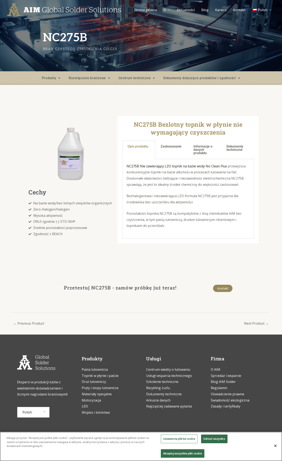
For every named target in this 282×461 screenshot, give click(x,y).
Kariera (220, 10)
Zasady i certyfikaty (225, 406)
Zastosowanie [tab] (171, 146)
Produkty (49, 78)
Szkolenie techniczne (162, 381)
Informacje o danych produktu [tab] (202, 149)
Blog (205, 10)
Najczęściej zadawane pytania (169, 406)
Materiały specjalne (97, 394)
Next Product (256, 323)
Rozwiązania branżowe (87, 78)
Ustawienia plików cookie (179, 439)
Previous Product (28, 323)
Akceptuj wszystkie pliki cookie (182, 453)
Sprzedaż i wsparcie (226, 375)
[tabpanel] (188, 199)
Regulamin (219, 388)
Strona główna (145, 10)
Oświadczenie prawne (227, 394)
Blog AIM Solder (223, 381)
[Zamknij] (275, 445)
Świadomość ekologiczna (230, 400)
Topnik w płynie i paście (100, 375)
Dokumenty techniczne (164, 394)
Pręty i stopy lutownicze (100, 388)
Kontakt (239, 10)
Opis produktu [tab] (138, 146)
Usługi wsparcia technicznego (169, 375)
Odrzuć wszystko (214, 439)
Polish (27, 412)
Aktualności (186, 10)
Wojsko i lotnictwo (96, 412)
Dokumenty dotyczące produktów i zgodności (199, 78)
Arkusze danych (158, 400)
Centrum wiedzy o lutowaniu (168, 369)
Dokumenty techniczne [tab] (234, 148)
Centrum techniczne (134, 78)
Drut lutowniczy (94, 381)
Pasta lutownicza (95, 369)
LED (85, 406)
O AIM (215, 369)
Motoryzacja (91, 400)
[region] (141, 446)
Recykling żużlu (158, 388)
